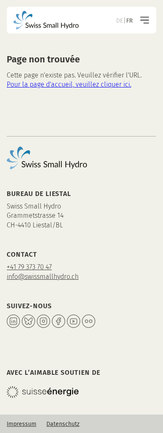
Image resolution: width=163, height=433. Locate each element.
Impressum (21, 424)
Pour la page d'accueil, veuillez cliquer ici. (69, 84)
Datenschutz (62, 424)
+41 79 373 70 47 (29, 267)
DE (119, 20)
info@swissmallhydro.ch (43, 277)
